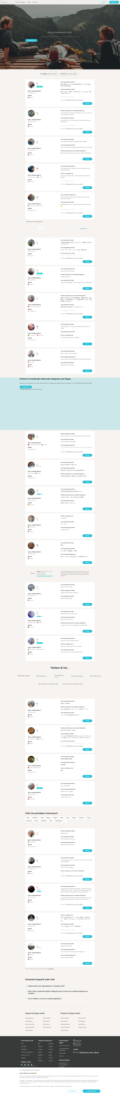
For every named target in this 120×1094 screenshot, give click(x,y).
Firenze (40, 1049)
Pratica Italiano (64, 1021)
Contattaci (24, 1049)
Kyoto (67, 817)
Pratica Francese (82, 1027)
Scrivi (87, 103)
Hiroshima (29, 820)
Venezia (40, 1060)
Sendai (36, 820)
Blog (29, 2)
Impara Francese (47, 1027)
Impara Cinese (46, 1024)
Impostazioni (72, 1091)
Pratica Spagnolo (65, 1018)
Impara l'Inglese (46, 1018)
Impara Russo (46, 1021)
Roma (50, 1055)
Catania (51, 1046)
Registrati (114, 2)
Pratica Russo (81, 1021)
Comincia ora (31, 40)
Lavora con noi (25, 1055)
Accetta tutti (91, 1091)
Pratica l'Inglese (82, 1018)
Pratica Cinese (81, 1024)
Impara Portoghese (29, 1027)
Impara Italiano (28, 1021)
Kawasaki (81, 817)
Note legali (62, 1053)
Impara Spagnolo (29, 1018)
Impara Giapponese (30, 1024)
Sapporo (55, 817)
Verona (51, 1060)
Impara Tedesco (29, 1030)
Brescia (40, 1046)
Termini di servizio (64, 1045)
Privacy (61, 1056)
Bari (39, 1043)
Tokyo (27, 817)
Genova (51, 1049)
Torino (40, 1058)
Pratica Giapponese (65, 1024)
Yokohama (35, 817)
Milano (40, 1052)
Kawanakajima (58, 820)
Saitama (89, 817)
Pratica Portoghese (65, 1027)
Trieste (51, 1058)
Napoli (50, 1052)
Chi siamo (24, 1046)
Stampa (23, 1058)
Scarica (35, 2)
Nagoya (48, 817)
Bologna (51, 1043)
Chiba (51, 820)
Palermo (40, 1055)
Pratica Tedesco (64, 1030)
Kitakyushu (43, 820)
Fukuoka (74, 817)
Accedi (103, 2)
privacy (29, 1083)
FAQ (22, 1043)
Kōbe (62, 817)
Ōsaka (42, 817)
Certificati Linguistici (27, 1052)
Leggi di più (51, 968)
